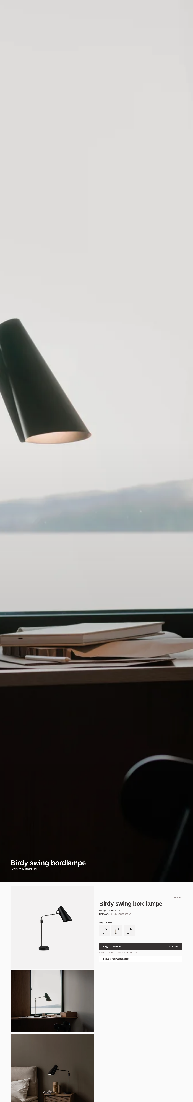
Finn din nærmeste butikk (116, 959)
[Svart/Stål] (129, 931)
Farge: (105, 923)
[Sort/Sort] (104, 931)
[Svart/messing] (116, 931)
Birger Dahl (31, 869)
